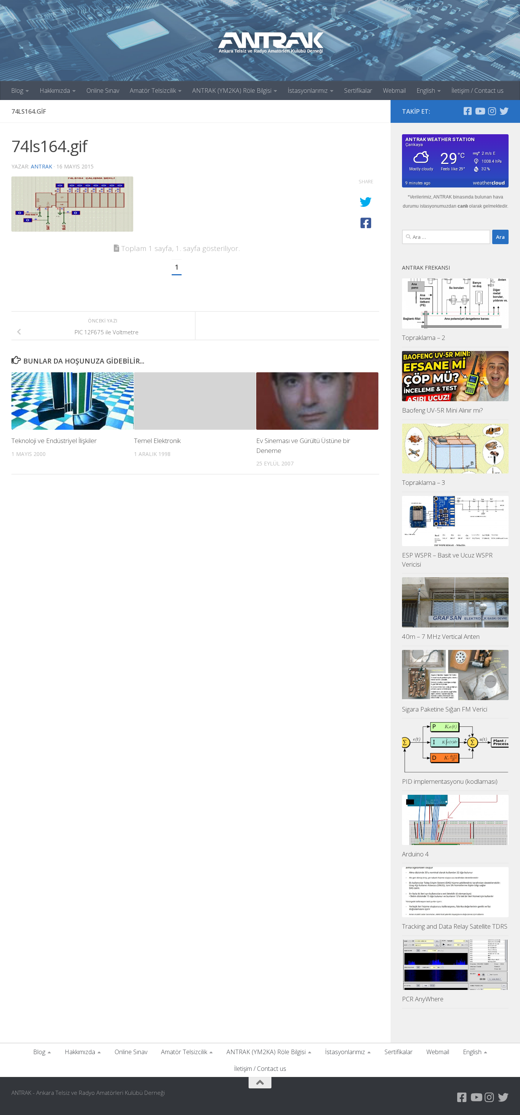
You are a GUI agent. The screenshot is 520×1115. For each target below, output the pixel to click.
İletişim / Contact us (477, 90)
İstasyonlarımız (308, 90)
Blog (17, 90)
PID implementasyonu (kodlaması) (450, 781)
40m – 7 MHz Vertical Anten (441, 636)
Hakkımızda (55, 90)
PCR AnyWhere (422, 998)
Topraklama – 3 (423, 482)
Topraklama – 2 (423, 337)
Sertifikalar (358, 90)
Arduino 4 (415, 854)
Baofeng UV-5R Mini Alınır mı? (442, 410)
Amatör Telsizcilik (153, 90)
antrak (41, 166)
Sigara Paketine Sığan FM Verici (444, 709)
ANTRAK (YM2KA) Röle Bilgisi (231, 90)
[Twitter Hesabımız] (504, 111)
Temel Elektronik (157, 440)
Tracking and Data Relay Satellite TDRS (454, 926)
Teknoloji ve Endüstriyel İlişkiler (54, 440)
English (425, 90)
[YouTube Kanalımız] (479, 111)
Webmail (394, 90)
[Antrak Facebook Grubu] (467, 111)
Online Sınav (102, 90)
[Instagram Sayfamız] (491, 111)
